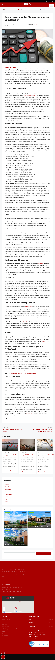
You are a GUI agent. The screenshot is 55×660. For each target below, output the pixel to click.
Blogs (19, 9)
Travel (6, 496)
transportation (28, 306)
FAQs (3, 633)
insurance (40, 263)
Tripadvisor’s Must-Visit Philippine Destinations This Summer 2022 (32, 418)
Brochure (4, 621)
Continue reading (7, 470)
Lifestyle (10, 455)
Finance (44, 455)
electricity (25, 322)
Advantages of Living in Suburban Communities (23, 373)
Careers (3, 631)
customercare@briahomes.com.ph (37, 638)
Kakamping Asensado (7, 622)
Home (5, 9)
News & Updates (12, 9)
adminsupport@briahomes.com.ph (41, 634)
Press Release (8, 494)
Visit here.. (51, 619)
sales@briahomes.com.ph (39, 632)
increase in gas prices (23, 220)
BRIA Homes (45, 341)
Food (6, 499)
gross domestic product (29, 95)
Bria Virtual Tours (6, 624)
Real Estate (32, 455)
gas (39, 109)
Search (43, 554)
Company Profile (6, 619)
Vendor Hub (4, 637)
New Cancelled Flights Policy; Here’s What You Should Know (9, 459)
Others (6, 501)
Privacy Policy (5, 635)
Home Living (8, 486)
